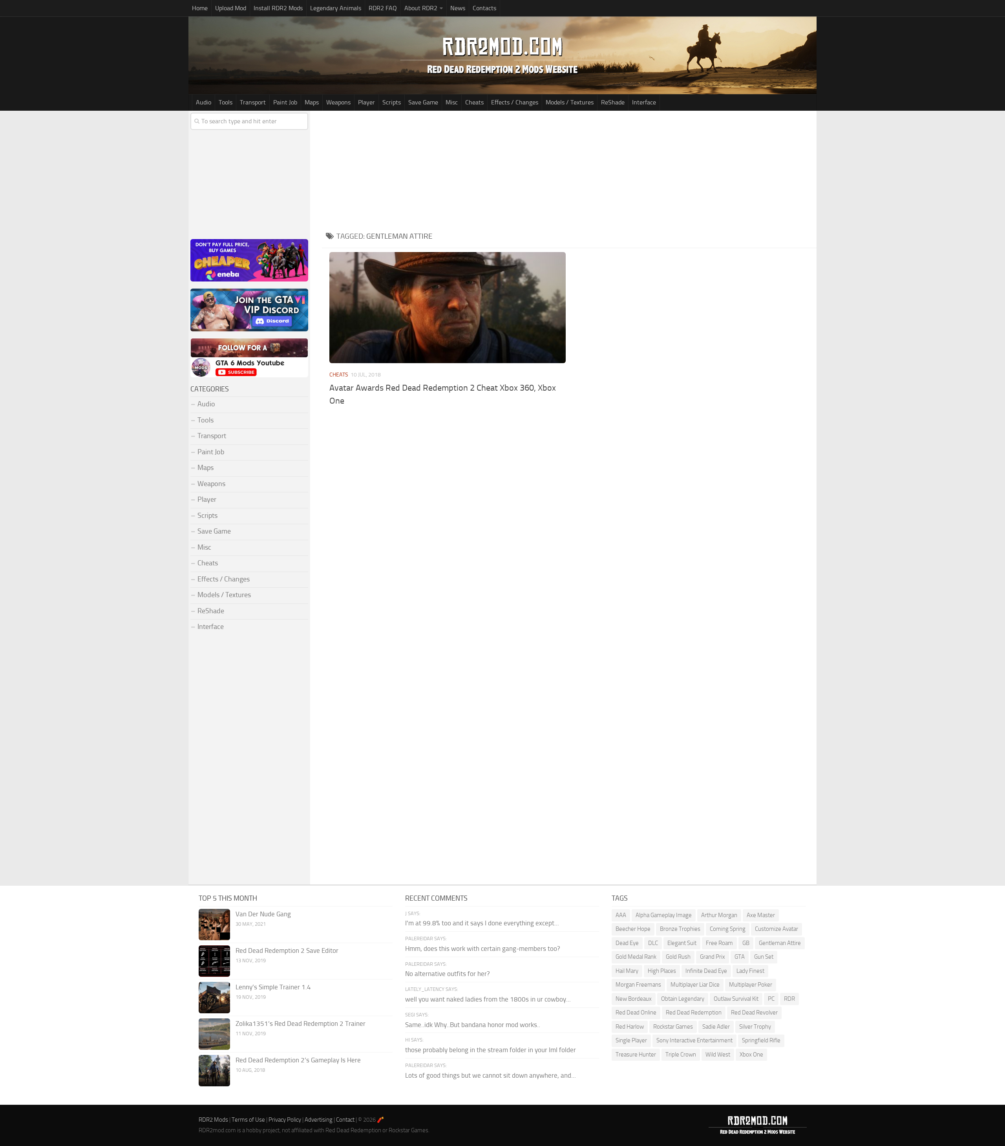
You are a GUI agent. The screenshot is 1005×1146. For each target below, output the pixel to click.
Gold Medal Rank (636, 956)
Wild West (717, 1054)
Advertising (319, 1119)
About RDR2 (420, 8)
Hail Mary (627, 970)
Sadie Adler (716, 1026)
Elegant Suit (681, 943)
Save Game (423, 102)
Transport (253, 102)
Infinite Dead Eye (706, 970)
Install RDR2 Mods (278, 8)
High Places (662, 970)
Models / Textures (570, 102)
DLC (653, 943)
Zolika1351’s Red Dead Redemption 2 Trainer (300, 1023)
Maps (312, 102)
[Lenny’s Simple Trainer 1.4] (214, 997)
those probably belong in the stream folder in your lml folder (490, 1050)
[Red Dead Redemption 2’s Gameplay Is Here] (214, 1070)
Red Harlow (630, 1026)
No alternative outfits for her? (447, 974)
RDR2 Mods (213, 1119)
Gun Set (763, 956)
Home (200, 8)
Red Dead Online (636, 1012)
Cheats (474, 102)
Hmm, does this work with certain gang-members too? (482, 948)
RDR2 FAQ (383, 8)
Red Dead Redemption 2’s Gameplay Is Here (298, 1060)
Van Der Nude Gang (263, 914)
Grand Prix (712, 956)
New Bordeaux (634, 998)
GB (745, 943)
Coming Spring (728, 928)
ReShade (613, 102)
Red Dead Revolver (754, 1012)
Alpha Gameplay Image (664, 915)
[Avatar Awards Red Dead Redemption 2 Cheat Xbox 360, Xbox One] (447, 307)
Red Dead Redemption (694, 1012)
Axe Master (761, 915)
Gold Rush (678, 956)
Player (366, 102)
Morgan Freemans (638, 984)
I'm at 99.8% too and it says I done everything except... (482, 923)
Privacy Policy (285, 1119)
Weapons (338, 102)
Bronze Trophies (680, 928)
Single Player (631, 1040)
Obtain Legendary (682, 998)
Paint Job (285, 102)
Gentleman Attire (780, 943)
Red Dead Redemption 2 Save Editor (287, 950)
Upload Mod (230, 8)
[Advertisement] (569, 170)
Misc (452, 102)
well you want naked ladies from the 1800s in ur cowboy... (488, 999)
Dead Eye (627, 943)
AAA (621, 915)
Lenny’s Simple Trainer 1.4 (273, 987)
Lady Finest (750, 970)
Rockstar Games (673, 1026)
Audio (203, 102)
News (457, 8)
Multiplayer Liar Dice (695, 984)
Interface (644, 102)
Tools (225, 102)
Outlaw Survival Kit (736, 998)
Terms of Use (248, 1119)
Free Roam (719, 943)
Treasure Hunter (636, 1054)
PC (771, 998)
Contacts (484, 8)
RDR (789, 998)
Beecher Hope (633, 928)
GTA (740, 956)
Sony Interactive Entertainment (694, 1040)
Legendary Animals (335, 8)
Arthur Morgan (719, 915)
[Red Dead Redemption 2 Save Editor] (214, 961)
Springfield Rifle (761, 1040)
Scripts (391, 102)
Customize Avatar (776, 928)
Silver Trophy (755, 1026)
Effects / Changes (514, 102)
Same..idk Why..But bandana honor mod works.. (472, 1025)
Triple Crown (680, 1054)
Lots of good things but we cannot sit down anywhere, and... (490, 1075)
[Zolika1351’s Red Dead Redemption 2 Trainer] (214, 1034)
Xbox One (751, 1054)
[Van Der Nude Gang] (214, 924)
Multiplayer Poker (750, 984)
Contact (345, 1119)
